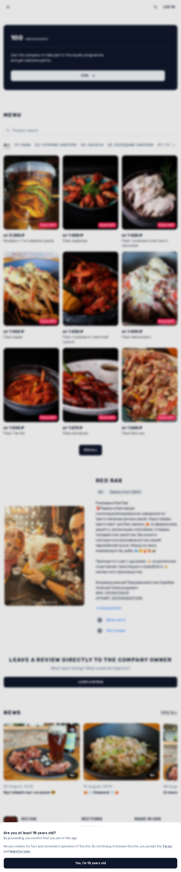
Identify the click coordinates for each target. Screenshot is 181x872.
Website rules (19, 851)
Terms (167, 846)
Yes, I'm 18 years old (90, 863)
